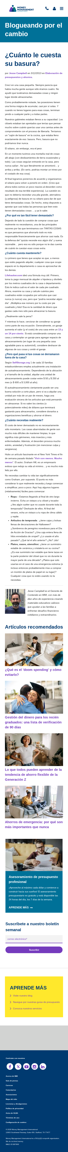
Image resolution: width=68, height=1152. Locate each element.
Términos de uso (12, 1110)
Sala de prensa (11, 1073)
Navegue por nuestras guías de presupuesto (36, 994)
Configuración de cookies (15, 1114)
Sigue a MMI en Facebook (10, 1058)
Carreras (9, 1077)
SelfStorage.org (21, 362)
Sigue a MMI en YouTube (26, 1058)
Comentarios (11, 1082)
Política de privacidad (14, 1100)
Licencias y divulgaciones (15, 1096)
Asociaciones (11, 1087)
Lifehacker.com (13, 275)
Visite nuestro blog (23, 987)
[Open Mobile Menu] (62, 8)
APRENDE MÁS (18, 899)
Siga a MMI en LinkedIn (43, 1058)
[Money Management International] (21, 8)
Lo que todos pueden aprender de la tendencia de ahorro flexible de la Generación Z (32, 767)
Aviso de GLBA (11, 1105)
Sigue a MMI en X (18, 1058)
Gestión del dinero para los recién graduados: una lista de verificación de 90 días (32, 714)
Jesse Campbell (17, 73)
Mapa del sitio (11, 1091)
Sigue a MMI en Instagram (34, 1058)
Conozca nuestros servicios (27, 1000)
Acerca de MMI (11, 1068)
